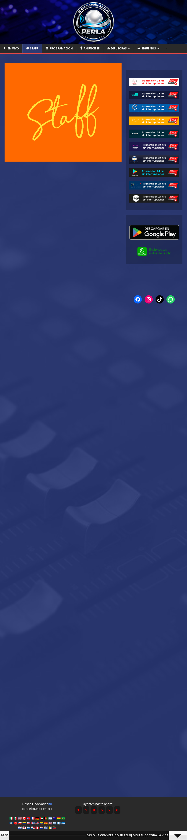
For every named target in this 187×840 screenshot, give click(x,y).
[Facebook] (138, 299)
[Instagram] (149, 299)
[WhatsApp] (170, 299)
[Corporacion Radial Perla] (93, 41)
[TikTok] (160, 299)
